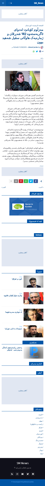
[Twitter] (37, 51)
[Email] (16, 181)
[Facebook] (40, 51)
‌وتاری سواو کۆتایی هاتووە (13, 295)
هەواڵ (41, 444)
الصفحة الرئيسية (38, 25)
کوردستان (28, 25)
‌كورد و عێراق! (17, 279)
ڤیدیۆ (41, 431)
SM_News (38, 3)
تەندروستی (39, 418)
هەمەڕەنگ (39, 440)
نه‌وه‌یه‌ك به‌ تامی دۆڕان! (13, 329)
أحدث (40, 187)
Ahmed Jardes (29, 482)
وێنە (41, 453)
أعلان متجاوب (22, 14)
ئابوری (41, 415)
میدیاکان (40, 437)
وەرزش (40, 447)
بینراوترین (32, 342)
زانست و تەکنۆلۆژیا (36, 424)
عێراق (41, 427)
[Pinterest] (21, 181)
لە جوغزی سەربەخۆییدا (13, 312)
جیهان (41, 421)
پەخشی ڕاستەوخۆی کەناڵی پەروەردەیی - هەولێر (12, 349)
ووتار (41, 450)
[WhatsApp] (34, 51)
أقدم (4, 187)
